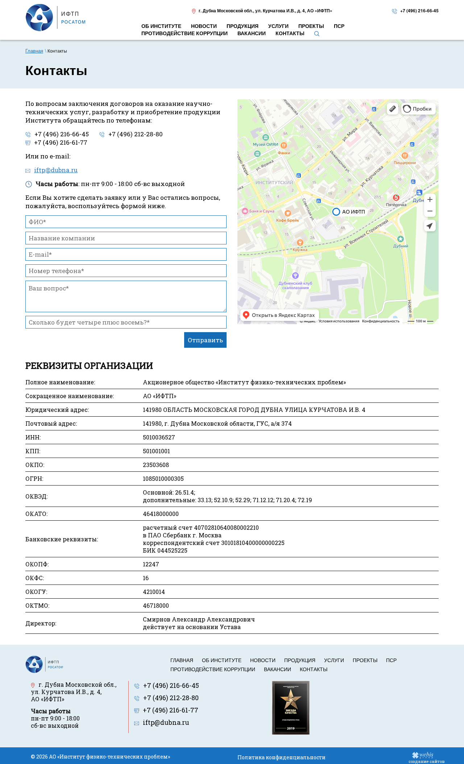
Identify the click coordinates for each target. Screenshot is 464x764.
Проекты (365, 660)
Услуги (334, 660)
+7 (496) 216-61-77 (60, 142)
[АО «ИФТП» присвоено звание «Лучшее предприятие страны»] (291, 707)
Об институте (221, 660)
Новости (263, 660)
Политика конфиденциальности (281, 757)
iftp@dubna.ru (56, 170)
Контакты (313, 669)
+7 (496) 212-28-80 (135, 134)
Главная (181, 660)
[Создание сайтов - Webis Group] (422, 754)
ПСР (391, 660)
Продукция (299, 660)
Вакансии (277, 669)
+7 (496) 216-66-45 (419, 10)
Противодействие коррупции (212, 669)
